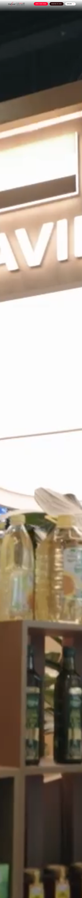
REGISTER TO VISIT (56, 4)
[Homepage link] (16, 3)
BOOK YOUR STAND (41, 4)
